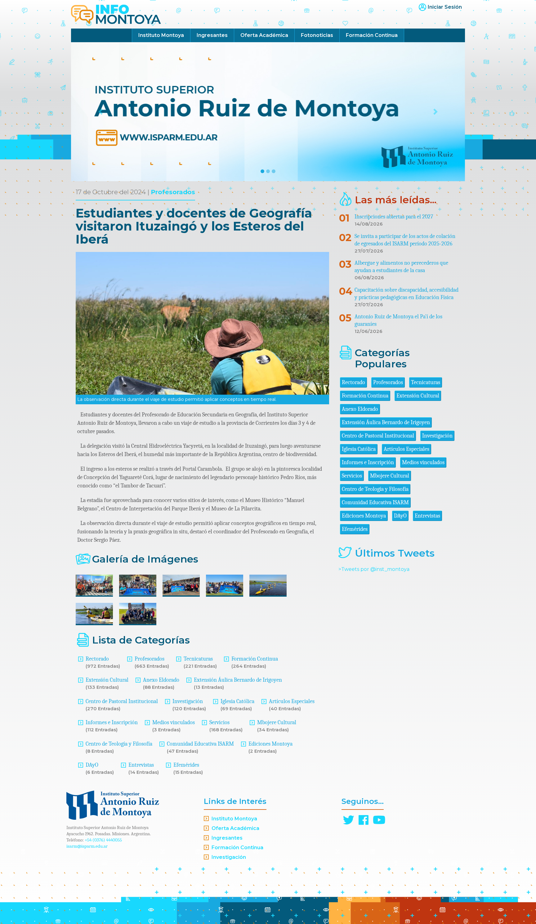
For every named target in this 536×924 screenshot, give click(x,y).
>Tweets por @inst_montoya (373, 569)
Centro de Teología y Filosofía (119, 744)
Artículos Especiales (292, 701)
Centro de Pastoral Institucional (122, 701)
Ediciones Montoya (270, 744)
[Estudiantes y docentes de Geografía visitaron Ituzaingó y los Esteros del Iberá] (94, 586)
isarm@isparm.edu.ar (87, 846)
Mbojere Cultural (276, 722)
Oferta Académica (264, 35)
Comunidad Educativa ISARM (200, 744)
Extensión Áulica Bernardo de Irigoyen (238, 680)
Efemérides (186, 765)
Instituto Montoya (161, 35)
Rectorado (97, 659)
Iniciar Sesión (445, 7)
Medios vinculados (173, 722)
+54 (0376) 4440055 (103, 840)
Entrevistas (141, 765)
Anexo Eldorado (161, 680)
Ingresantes (212, 35)
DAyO (92, 765)
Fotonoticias (317, 35)
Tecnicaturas (198, 659)
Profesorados (173, 192)
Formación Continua (372, 35)
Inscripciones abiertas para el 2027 (394, 216)
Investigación (187, 701)
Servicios (219, 722)
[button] (100, 111)
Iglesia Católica (237, 701)
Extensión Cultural (107, 680)
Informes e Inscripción (112, 722)
